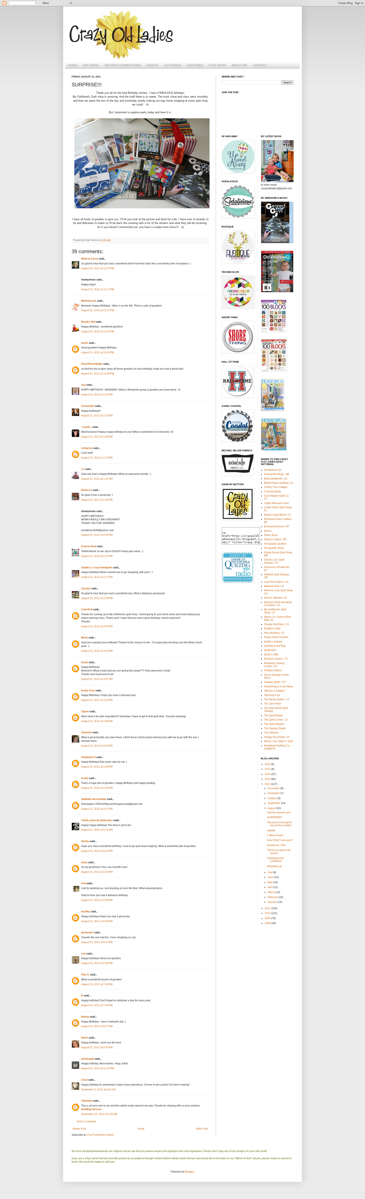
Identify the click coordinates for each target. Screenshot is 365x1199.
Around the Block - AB (276, 474)
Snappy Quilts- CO (274, 682)
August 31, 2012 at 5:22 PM (97, 851)
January (273, 902)
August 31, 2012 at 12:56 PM (97, 373)
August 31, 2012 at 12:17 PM (97, 310)
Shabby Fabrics (273, 670)
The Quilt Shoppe (274, 723)
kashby (85, 911)
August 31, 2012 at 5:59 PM (97, 900)
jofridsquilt (87, 1058)
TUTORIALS (172, 65)
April (271, 887)
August (272, 808)
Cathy (84, 778)
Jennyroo (87, 448)
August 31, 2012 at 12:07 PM (97, 268)
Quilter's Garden (273, 641)
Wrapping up (274, 866)
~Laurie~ (86, 426)
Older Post (202, 1128)
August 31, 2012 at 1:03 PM (97, 415)
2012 (268, 784)
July (270, 872)
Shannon (86, 732)
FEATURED (195, 65)
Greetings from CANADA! (275, 860)
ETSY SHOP (217, 65)
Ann (83, 883)
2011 (268, 908)
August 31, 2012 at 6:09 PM (97, 921)
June (271, 877)
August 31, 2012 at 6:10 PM (97, 942)
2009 (268, 918)
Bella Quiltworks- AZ (275, 478)
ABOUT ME (239, 65)
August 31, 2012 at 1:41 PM (97, 478)
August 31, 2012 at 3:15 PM (97, 700)
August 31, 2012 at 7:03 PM (97, 984)
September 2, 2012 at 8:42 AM (98, 1089)
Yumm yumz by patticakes (97, 820)
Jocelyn (86, 588)
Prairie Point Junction (276, 637)
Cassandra (87, 406)
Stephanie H (88, 757)
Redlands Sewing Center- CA (274, 665)
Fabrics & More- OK (275, 539)
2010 (268, 913)
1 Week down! (275, 835)
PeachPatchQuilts (92, 363)
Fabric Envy (271, 535)
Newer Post (79, 1128)
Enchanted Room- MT (276, 526)
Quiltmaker (270, 650)
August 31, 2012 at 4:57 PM (97, 808)
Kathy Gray (88, 690)
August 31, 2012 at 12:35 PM (97, 331)
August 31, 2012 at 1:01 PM (97, 394)
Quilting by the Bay (275, 645)
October (272, 798)
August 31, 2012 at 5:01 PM (97, 829)
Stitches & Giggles (274, 690)
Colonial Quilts (272, 491)
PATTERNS (90, 65)
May (270, 882)
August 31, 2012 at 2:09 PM (97, 534)
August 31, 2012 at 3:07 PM (97, 679)
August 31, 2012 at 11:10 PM (97, 1068)
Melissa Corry (89, 258)
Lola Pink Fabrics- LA (276, 581)
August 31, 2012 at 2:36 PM (97, 598)
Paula (84, 662)
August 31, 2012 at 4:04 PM (97, 745)
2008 (268, 923)
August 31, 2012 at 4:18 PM (97, 766)
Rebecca (86, 490)
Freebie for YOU (276, 845)
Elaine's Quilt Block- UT (277, 514)
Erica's (268, 530)
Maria (84, 637)
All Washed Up (272, 469)
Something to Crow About (278, 686)
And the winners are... (279, 812)
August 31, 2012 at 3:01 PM (97, 650)
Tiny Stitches (271, 732)
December (274, 788)
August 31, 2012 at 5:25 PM (97, 871)
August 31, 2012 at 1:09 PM (97, 436)
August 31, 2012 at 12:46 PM (97, 352)
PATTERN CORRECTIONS (122, 65)
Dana (84, 862)
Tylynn (85, 711)
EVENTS (152, 65)
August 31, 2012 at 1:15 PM (97, 457)
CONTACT (260, 65)
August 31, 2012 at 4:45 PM (97, 787)
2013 (268, 779)
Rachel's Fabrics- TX (276, 658)
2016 (268, 764)
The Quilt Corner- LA (276, 719)
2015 (268, 769)
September (274, 803)
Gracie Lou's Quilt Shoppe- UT (274, 561)
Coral (84, 1079)
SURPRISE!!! (274, 817)
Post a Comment (86, 1121)
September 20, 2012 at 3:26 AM (99, 1114)
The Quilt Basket (273, 715)
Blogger (189, 1171)
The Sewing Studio (275, 728)
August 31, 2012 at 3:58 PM (97, 721)
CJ (82, 469)
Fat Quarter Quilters (275, 543)
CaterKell (87, 609)
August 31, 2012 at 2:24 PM (97, 556)
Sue (83, 384)
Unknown (86, 1100)
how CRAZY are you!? (280, 840)
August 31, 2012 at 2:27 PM (97, 577)
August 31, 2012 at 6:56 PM (97, 963)
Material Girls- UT (274, 586)
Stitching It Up (272, 695)
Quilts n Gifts (271, 654)
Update (271, 830)
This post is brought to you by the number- (279, 824)
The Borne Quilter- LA (276, 699)
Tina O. (85, 974)
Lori (83, 953)
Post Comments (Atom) (100, 1134)
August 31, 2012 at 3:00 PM (97, 626)
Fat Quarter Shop (274, 548)
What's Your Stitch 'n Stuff (278, 741)
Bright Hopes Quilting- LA (278, 482)
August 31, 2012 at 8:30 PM (97, 1047)
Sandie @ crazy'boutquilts (96, 567)
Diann (84, 1037)
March (271, 892)
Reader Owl (88, 321)
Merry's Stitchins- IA (275, 597)
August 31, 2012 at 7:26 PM (97, 1005)
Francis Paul (88, 546)
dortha (85, 841)
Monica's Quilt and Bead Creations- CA (278, 604)
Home (141, 1128)
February (273, 897)
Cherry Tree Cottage (275, 487)
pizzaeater (87, 932)
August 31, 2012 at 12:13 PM (97, 289)
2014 (268, 774)
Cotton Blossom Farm (276, 503)
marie (84, 342)
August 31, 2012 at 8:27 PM (97, 1026)
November (274, 793)
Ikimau (85, 1016)
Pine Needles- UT (274, 632)
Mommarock (88, 300)
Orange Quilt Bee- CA (276, 624)
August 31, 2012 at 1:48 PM (97, 499)
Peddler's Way (272, 628)
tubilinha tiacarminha (93, 799)
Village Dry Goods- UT (277, 737)
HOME (72, 65)
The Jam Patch (272, 703)
